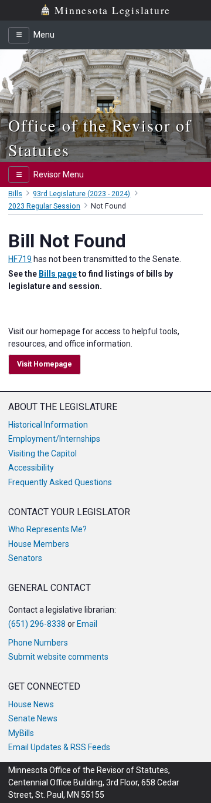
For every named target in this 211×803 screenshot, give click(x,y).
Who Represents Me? (47, 529)
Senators (25, 558)
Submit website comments (58, 656)
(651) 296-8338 (37, 624)
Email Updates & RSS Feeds (59, 747)
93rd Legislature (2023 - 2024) (81, 194)
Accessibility (31, 467)
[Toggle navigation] (18, 35)
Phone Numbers (38, 642)
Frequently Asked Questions (60, 482)
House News (31, 704)
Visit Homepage (44, 364)
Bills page (58, 273)
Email (87, 624)
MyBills (21, 733)
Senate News (32, 718)
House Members (38, 544)
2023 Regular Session (44, 206)
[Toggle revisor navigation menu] (18, 174)
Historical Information (48, 424)
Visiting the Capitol (42, 453)
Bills (15, 194)
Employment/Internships (54, 439)
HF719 (20, 259)
